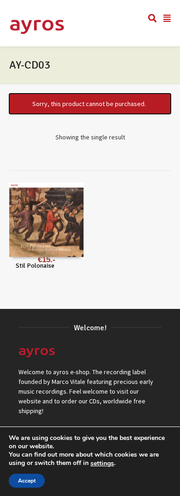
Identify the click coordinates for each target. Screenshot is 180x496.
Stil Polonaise (35, 266)
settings (102, 463)
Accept (27, 480)
